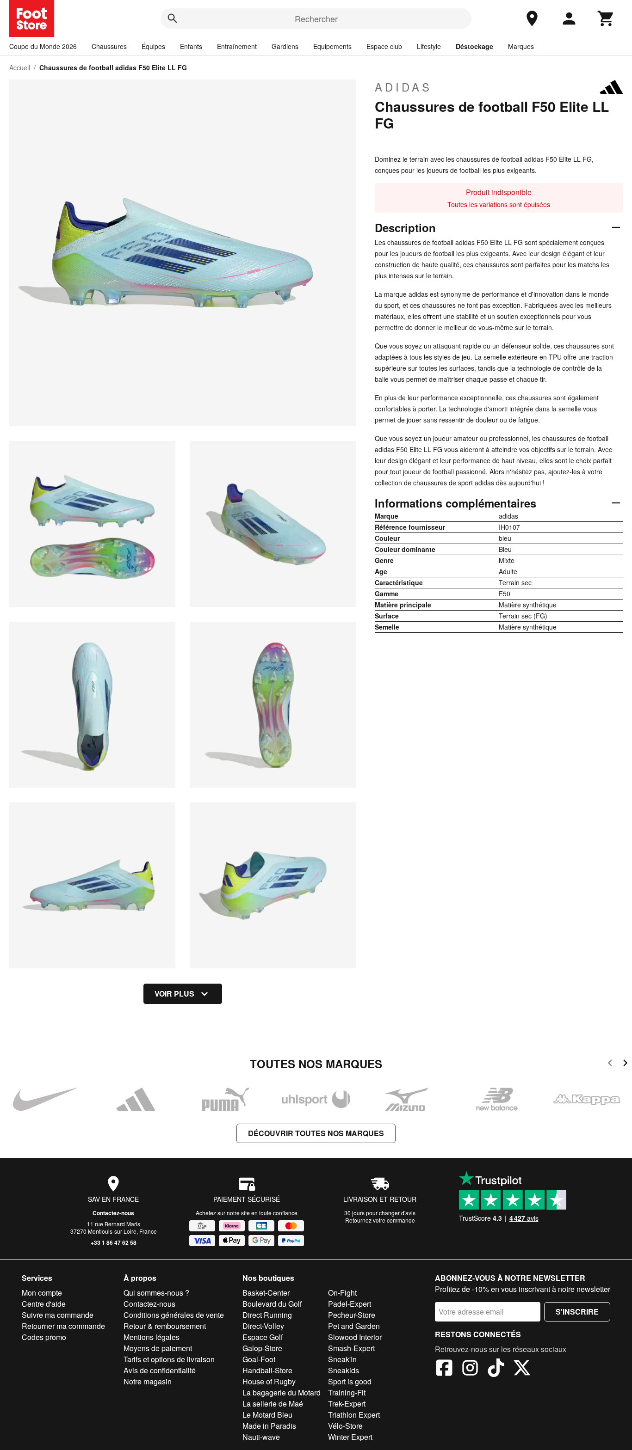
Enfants (191, 46)
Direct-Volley (263, 1326)
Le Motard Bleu (267, 1414)
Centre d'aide (44, 1303)
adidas (403, 87)
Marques (521, 46)
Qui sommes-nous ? (156, 1292)
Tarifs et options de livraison (169, 1359)
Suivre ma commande (57, 1314)
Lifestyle (429, 46)
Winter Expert (350, 1437)
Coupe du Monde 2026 (43, 46)
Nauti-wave (261, 1437)
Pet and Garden (354, 1326)
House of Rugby (269, 1381)
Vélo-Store (345, 1425)
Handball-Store (267, 1370)
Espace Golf (262, 1337)
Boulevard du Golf (272, 1303)
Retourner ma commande (63, 1326)
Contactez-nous (113, 1213)
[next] (625, 1064)
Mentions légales (152, 1337)
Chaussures (109, 46)
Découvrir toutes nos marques (316, 1133)
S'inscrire (577, 1311)
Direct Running (267, 1314)
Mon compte (42, 1292)
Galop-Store (262, 1348)
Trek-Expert (347, 1403)
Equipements (332, 46)
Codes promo (44, 1337)
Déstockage (474, 46)
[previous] (610, 1064)
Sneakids (343, 1370)
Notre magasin (148, 1381)
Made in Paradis (269, 1425)
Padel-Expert (349, 1303)
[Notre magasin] (532, 18)
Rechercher (316, 18)
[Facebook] (444, 1369)
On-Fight (342, 1292)
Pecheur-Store (351, 1314)
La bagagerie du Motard (281, 1392)
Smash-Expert (351, 1348)
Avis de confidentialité (160, 1370)
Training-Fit (347, 1392)
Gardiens (285, 46)
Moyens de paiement (158, 1348)
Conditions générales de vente (174, 1314)
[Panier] (606, 18)
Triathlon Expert (354, 1414)
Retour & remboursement (165, 1326)
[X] (522, 1369)
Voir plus (174, 993)
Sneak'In (342, 1359)
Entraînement (237, 46)
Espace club (384, 46)
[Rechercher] (172, 18)
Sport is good (350, 1381)
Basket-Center (266, 1292)
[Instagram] (470, 1369)
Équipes (153, 46)
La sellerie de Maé (272, 1403)
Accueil (19, 67)
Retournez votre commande (380, 1220)
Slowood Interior (355, 1337)
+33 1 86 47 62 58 (113, 1242)
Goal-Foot (258, 1359)
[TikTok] (496, 1369)
